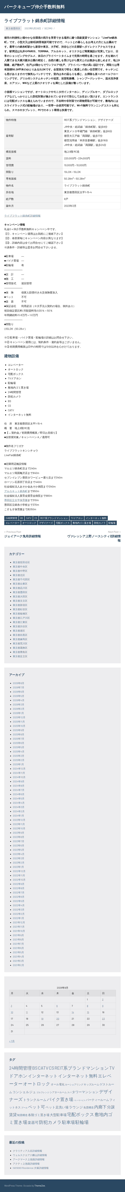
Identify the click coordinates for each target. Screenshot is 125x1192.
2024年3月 (18, 807)
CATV (28, 518)
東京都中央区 (20, 566)
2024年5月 (18, 798)
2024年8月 (18, 785)
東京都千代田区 (21, 579)
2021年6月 (18, 947)
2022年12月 (19, 871)
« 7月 (12, 1041)
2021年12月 (19, 922)
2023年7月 (18, 841)
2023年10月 (19, 828)
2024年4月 (19, 802)
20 (57, 1018)
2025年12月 (19, 717)
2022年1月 (18, 918)
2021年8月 (18, 939)
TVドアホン (77, 518)
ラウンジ (76, 1107)
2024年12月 (19, 768)
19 (42, 1018)
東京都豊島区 (20, 651)
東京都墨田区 (13, 28)
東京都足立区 (20, 656)
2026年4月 (18, 700)
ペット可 (36, 1106)
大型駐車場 (58, 1115)
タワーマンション (85, 1092)
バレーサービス (79, 1100)
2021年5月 (18, 952)
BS (21, 518)
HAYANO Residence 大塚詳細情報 (31, 1167)
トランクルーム (34, 1100)
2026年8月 (18, 683)
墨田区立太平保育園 (16, 500)
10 (12, 1012)
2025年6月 (18, 742)
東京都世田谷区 (21, 562)
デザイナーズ (46, 522)
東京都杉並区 (20, 609)
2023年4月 (18, 853)
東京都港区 (19, 630)
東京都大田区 (20, 596)
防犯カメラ (99, 522)
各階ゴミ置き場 (38, 1115)
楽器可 (33, 1122)
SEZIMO (48, 28)
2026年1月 (18, 713)
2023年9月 (18, 832)
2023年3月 (18, 858)
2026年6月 (18, 691)
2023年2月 (18, 862)
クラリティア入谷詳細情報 (27, 1150)
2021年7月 (18, 943)
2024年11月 (19, 772)
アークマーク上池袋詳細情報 (29, 1159)
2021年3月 (18, 960)
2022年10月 (19, 879)
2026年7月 (18, 687)
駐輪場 (112, 522)
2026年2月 (18, 708)
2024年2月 (19, 811)
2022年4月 (19, 905)
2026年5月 (18, 695)
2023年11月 (19, 824)
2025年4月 (18, 751)
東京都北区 (19, 575)
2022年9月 (18, 883)
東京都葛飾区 (20, 647)
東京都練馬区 (20, 639)
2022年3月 (18, 909)
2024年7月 (18, 789)
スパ (69, 1092)
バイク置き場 (60, 1099)
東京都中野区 (20, 570)
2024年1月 (18, 815)
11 (27, 1012)
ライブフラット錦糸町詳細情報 (22, 215)
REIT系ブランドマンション (54, 518)
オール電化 (57, 1084)
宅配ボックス (63, 522)
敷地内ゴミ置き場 (82, 522)
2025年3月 (18, 755)
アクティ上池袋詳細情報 (26, 1163)
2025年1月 (18, 764)
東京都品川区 (20, 587)
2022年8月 (18, 888)
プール (24, 1107)
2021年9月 (18, 935)
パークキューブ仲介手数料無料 (34, 6)
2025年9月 (18, 730)
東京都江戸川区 (21, 617)
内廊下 (100, 1106)
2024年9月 (18, 781)
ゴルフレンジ (42, 1092)
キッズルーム (91, 1084)
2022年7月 (18, 892)
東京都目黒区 (20, 634)
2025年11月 (19, 721)
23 (103, 1018)
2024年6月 (18, 794)
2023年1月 (18, 866)
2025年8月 (18, 734)
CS (35, 518)
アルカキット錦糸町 (16, 491)
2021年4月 (18, 956)
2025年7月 (18, 738)
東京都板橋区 (20, 613)
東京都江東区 (20, 622)
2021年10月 (19, 930)
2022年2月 (19, 913)
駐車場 (68, 1122)
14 (73, 1012)
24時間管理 (11, 518)
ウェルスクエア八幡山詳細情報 (30, 1155)
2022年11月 (19, 875)
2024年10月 (19, 777)
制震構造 (22, 1114)
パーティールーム (97, 1100)
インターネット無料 (96, 518)
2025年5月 (18, 747)
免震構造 (88, 1107)
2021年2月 (18, 965)
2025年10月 (19, 725)
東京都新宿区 (20, 604)
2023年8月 (18, 836)
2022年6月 (18, 896)
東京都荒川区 (20, 643)
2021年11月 (19, 926)
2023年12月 (19, 819)
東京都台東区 (20, 583)
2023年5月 (18, 849)
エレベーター (12, 522)
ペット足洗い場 (56, 1107)
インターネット (43, 1075)
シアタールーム (58, 1092)
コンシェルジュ (24, 1092)
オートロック (29, 522)
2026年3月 (18, 704)
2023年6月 (18, 845)
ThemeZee (39, 1185)
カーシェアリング (74, 1084)
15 (88, 1012)
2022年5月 (18, 900)
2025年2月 (18, 760)
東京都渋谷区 (20, 626)
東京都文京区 (20, 600)
